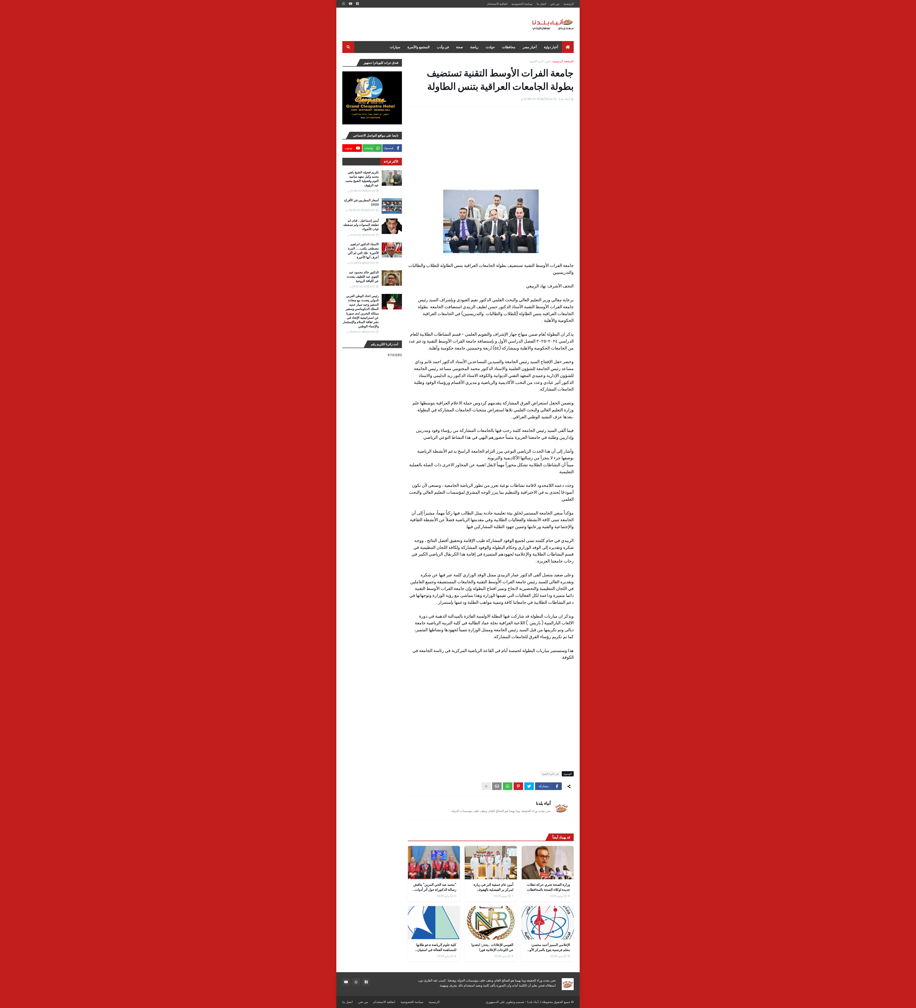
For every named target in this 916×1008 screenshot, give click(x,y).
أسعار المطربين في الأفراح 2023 (361, 202)
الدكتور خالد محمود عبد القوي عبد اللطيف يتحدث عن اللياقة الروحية (363, 276)
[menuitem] (568, 47)
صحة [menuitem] (459, 47)
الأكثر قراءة (391, 161)
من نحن (554, 4)
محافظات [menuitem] (508, 47)
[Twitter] (529, 786)
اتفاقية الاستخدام (497, 4)
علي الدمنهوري (495, 1002)
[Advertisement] (429, 24)
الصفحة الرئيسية (563, 61)
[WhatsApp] (507, 786)
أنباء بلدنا (543, 803)
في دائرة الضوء (539, 61)
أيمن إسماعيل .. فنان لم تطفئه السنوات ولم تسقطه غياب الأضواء (361, 224)
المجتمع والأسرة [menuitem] (418, 47)
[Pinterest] (518, 786)
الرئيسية (569, 4)
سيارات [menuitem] (395, 47)
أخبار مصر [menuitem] (530, 47)
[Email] (497, 786)
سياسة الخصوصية (521, 4)
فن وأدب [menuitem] (443, 47)
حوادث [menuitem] (490, 47)
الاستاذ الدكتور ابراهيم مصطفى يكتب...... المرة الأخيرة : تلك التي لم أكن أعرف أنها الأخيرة (363, 251)
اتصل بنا (541, 4)
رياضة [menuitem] (474, 47)
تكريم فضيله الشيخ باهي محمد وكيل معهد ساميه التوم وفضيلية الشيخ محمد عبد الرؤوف (362, 179)
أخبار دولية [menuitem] (551, 47)
